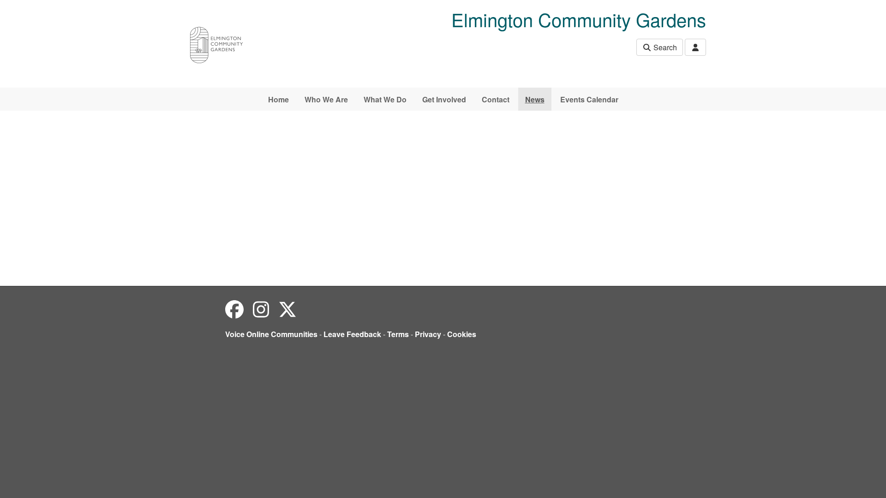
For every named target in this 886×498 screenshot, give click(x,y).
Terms (398, 334)
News (535, 99)
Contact (495, 99)
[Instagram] (261, 309)
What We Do (385, 99)
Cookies (461, 334)
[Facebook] (234, 309)
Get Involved (444, 99)
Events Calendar (589, 99)
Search (664, 47)
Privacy (428, 334)
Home (278, 99)
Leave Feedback (352, 334)
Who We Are (326, 99)
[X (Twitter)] (287, 309)
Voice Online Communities (271, 334)
